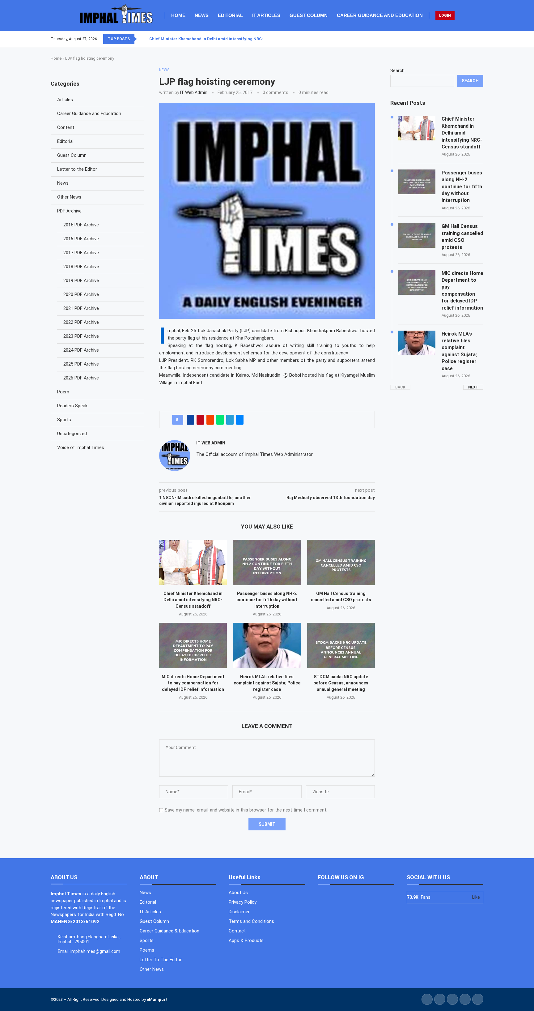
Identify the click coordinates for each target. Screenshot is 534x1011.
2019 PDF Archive (81, 280)
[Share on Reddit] (210, 420)
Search (397, 70)
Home (178, 15)
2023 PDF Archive (81, 336)
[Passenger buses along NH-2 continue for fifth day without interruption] (267, 562)
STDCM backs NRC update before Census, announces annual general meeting (340, 683)
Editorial (230, 15)
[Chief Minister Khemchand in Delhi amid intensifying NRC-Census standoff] (193, 562)
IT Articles (266, 15)
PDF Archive (69, 211)
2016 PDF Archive (81, 239)
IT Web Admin (193, 92)
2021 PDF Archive (81, 308)
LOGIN (445, 15)
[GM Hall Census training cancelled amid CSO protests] (341, 562)
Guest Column (309, 15)
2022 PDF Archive (81, 322)
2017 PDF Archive (81, 252)
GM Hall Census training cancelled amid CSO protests (462, 236)
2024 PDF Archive (81, 350)
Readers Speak (72, 406)
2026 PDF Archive (81, 378)
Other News (69, 197)
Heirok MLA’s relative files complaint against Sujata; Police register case (267, 683)
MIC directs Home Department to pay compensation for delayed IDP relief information (193, 683)
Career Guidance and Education (380, 15)
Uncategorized (72, 433)
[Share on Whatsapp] (220, 420)
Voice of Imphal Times (80, 447)
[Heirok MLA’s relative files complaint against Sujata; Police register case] (267, 645)
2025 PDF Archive (81, 364)
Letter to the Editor (77, 169)
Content (65, 127)
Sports (64, 419)
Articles (65, 99)
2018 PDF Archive (81, 266)
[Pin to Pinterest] (200, 420)
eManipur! (157, 999)
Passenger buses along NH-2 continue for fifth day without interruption (266, 600)
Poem (63, 392)
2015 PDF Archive (81, 225)
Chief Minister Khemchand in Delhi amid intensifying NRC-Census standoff (222, 38)
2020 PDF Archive (81, 294)
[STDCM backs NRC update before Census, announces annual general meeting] (341, 645)
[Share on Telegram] (230, 420)
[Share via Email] (240, 420)
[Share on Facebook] (190, 420)
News (202, 15)
